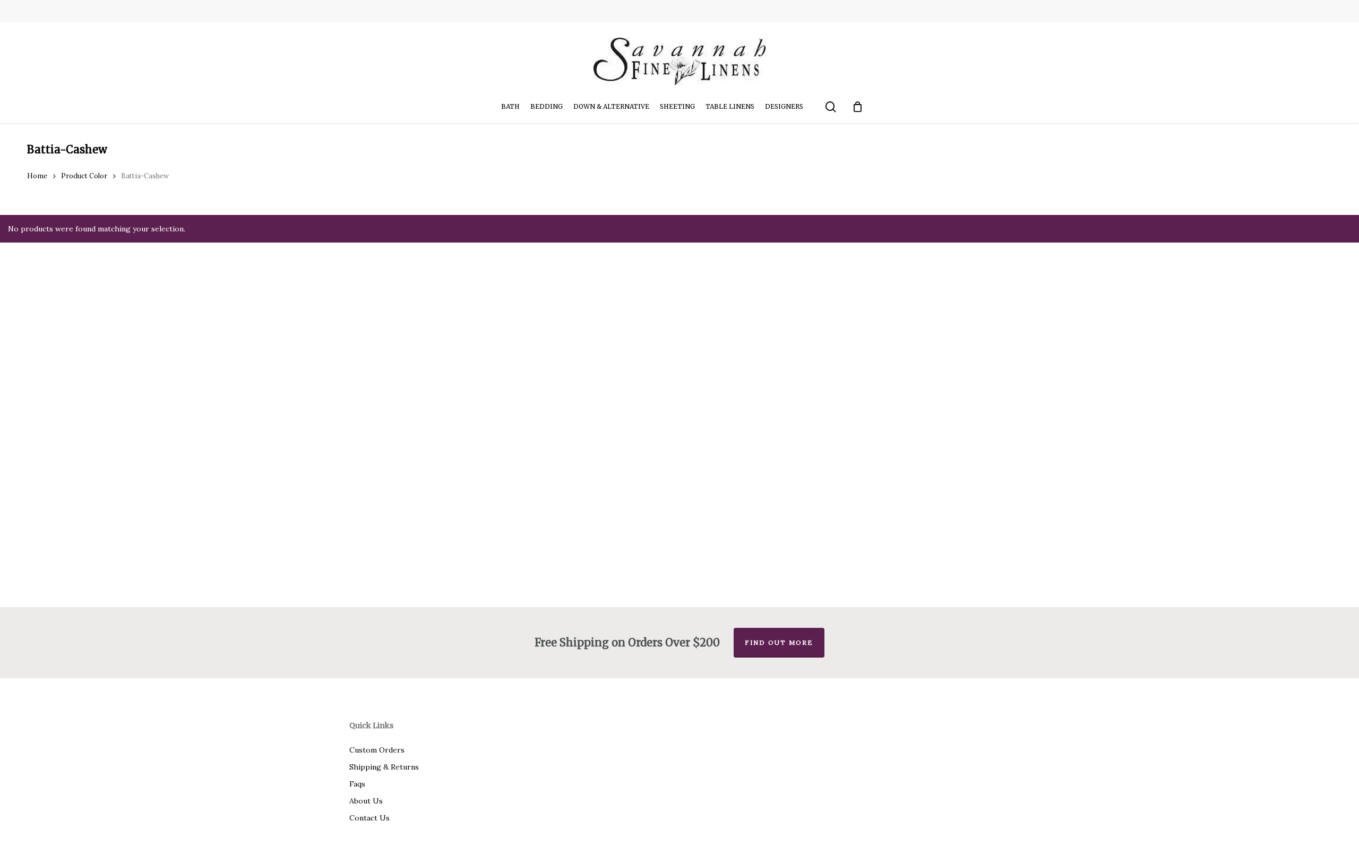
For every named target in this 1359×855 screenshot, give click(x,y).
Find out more (779, 642)
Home (37, 175)
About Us (366, 801)
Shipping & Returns (384, 767)
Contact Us (369, 818)
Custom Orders (377, 750)
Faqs (357, 784)
